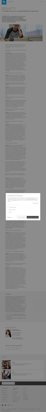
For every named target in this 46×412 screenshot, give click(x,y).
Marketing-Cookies (12, 209)
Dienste (10, 212)
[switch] (35, 203)
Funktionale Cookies (12, 207)
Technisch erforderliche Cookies (14, 204)
